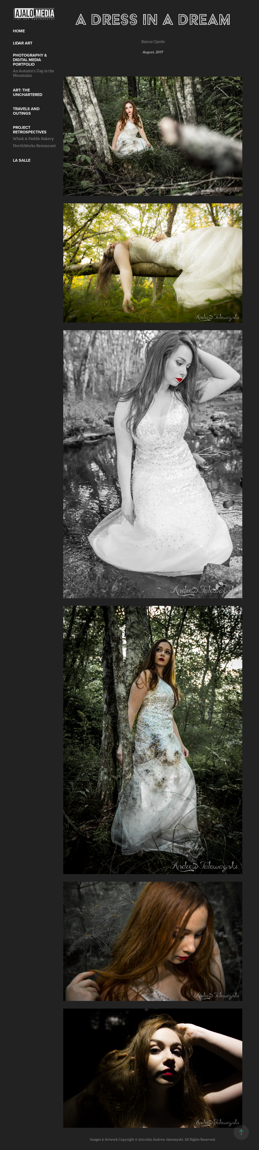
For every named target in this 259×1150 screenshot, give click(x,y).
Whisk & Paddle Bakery (33, 138)
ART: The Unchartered (27, 92)
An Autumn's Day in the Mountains (33, 73)
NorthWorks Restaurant (34, 145)
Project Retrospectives (30, 130)
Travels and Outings (26, 111)
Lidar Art (22, 43)
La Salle (21, 160)
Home (19, 31)
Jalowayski (174, 1139)
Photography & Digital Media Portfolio (30, 59)
